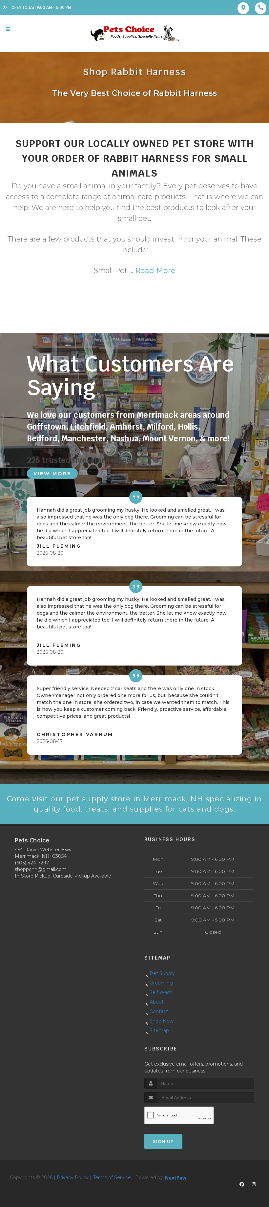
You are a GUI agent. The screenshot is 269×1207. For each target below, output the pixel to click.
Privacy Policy (73, 1177)
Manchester (83, 439)
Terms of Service (112, 1177)
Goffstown (46, 427)
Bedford (42, 439)
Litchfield (88, 427)
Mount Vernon (169, 439)
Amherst (126, 427)
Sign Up (163, 1141)
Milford (160, 427)
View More (52, 473)
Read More (155, 270)
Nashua (124, 439)
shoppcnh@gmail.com (41, 869)
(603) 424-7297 (32, 863)
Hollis (188, 427)
